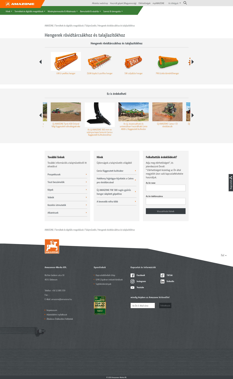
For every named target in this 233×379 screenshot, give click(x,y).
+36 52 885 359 (58, 290)
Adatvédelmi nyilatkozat (57, 314)
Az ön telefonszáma (154, 196)
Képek (50, 189)
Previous (40, 62)
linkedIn (170, 281)
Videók (51, 197)
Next (192, 62)
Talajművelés (90, 25)
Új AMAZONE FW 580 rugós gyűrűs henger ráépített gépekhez (114, 192)
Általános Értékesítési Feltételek (60, 319)
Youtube (140, 287)
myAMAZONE (158, 3)
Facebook (140, 275)
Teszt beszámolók (56, 182)
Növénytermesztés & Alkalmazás (62, 11)
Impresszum (52, 310)
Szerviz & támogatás (112, 11)
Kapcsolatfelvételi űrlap (105, 275)
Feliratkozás (165, 305)
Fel (222, 255)
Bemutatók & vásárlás (89, 11)
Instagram (141, 281)
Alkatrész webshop (100, 3)
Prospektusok (54, 174)
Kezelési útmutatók (57, 205)
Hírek (8, 11)
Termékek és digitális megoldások (29, 11)
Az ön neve (150, 183)
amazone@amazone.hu (61, 299)
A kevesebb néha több (107, 201)
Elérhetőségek (144, 3)
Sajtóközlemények (103, 284)
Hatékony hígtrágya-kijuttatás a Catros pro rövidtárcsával (115, 180)
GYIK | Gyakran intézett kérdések (109, 279)
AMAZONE (49, 25)
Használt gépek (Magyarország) (123, 3)
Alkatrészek (53, 212)
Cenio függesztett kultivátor (110, 170)
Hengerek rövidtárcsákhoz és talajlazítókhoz (116, 25)
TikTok (169, 275)
